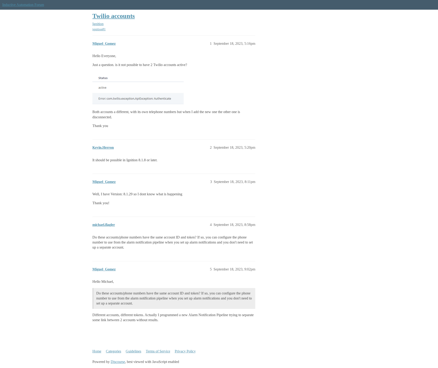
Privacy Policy (185, 351)
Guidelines (133, 351)
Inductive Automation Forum (23, 5)
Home (96, 351)
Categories (113, 351)
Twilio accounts (113, 15)
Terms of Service (158, 351)
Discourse (118, 362)
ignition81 (99, 29)
